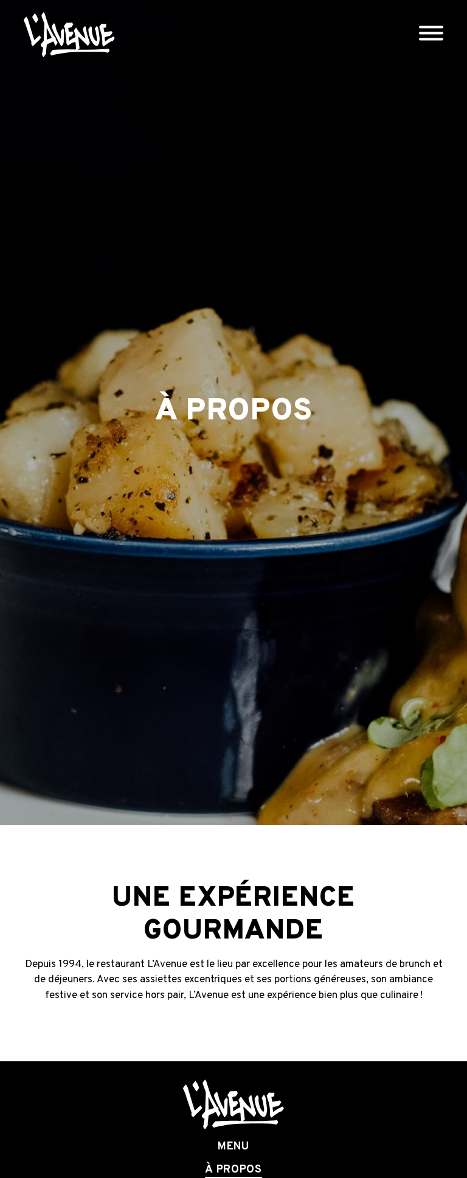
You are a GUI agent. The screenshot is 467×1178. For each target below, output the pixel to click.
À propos (233, 1170)
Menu (233, 1147)
